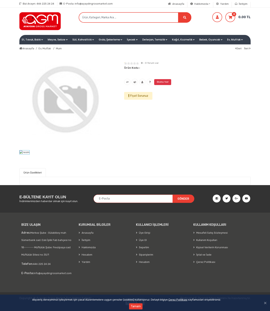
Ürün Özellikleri (33, 172)
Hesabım (86, 254)
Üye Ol (142, 240)
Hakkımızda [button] (201, 3)
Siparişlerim (145, 254)
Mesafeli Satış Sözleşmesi (212, 232)
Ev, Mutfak (45, 48)
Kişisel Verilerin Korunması (212, 247)
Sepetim (143, 247)
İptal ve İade (203, 254)
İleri (246, 48)
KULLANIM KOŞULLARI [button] (209, 225)
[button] (32, 39)
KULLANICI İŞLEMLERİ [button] (152, 225)
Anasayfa (178, 3)
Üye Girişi (144, 232)
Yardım (224, 3)
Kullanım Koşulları (206, 240)
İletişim (242, 3)
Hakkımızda (88, 247)
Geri (239, 48)
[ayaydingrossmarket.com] (40, 21)
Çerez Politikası (177, 299)
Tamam (136, 306)
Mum (59, 48)
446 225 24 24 (38, 3)
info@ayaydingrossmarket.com (88, 3)
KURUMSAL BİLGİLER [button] (94, 225)
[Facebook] (215, 198)
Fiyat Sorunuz (139, 95)
